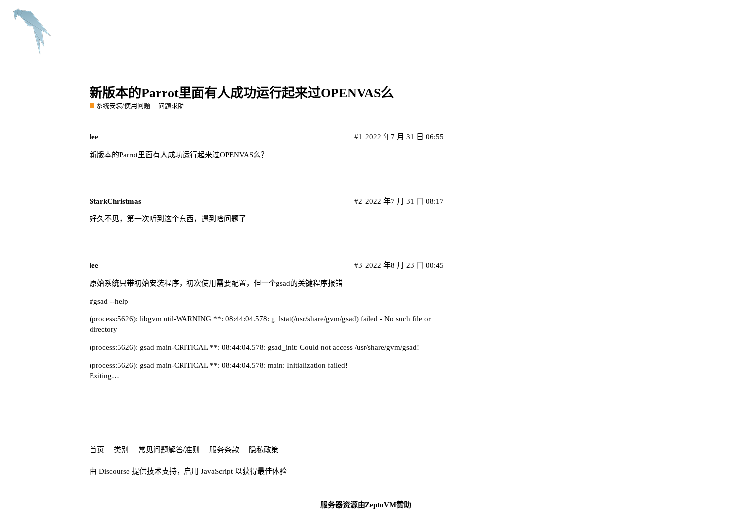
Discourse (114, 471)
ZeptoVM (380, 505)
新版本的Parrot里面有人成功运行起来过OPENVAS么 (242, 93)
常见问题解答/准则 (169, 450)
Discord (513, 16)
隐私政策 (263, 450)
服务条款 (224, 450)
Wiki (478, 16)
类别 (121, 450)
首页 (97, 450)
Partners (443, 16)
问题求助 (171, 106)
